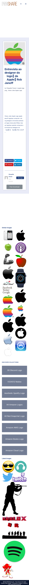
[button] (14, 187)
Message (20, 178)
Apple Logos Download (11, 330)
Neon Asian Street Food (12, 355)
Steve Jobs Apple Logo (15, 90)
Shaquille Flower (11, 88)
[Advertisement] (14, 22)
